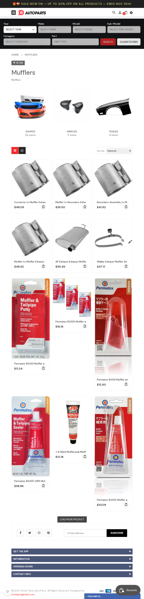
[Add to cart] (43, 207)
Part (54, 36)
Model (76, 23)
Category (9, 36)
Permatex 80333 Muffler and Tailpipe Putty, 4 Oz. (42, 363)
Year (6, 23)
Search (108, 41)
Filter (19, 62)
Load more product (72, 519)
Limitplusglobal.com (23, 594)
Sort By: (101, 150)
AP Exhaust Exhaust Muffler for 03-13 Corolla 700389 (86, 261)
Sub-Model (113, 23)
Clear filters (129, 41)
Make (41, 23)
